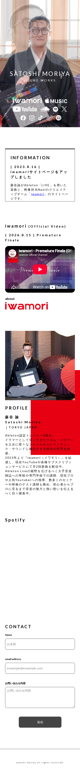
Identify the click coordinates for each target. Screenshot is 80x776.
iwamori (38, 194)
